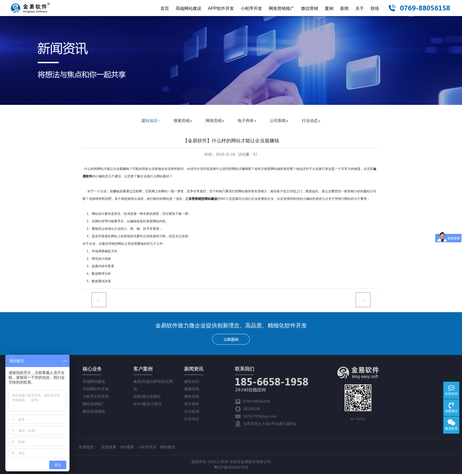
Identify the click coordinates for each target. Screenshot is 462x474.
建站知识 (149, 120)
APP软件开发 (221, 8)
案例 (329, 8)
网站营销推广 (94, 404)
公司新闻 (278, 120)
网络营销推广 (281, 8)
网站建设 (167, 447)
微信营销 (309, 8)
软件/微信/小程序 (147, 404)
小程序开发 (251, 8)
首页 (164, 8)
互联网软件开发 (96, 389)
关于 (359, 8)
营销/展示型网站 (147, 396)
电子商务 (246, 120)
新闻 (344, 8)
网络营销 (214, 120)
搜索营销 (182, 120)
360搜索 (127, 447)
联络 (375, 8)
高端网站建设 (188, 8)
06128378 (236, 467)
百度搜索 (108, 447)
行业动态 (310, 120)
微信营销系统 (94, 411)
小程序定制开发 (96, 396)
